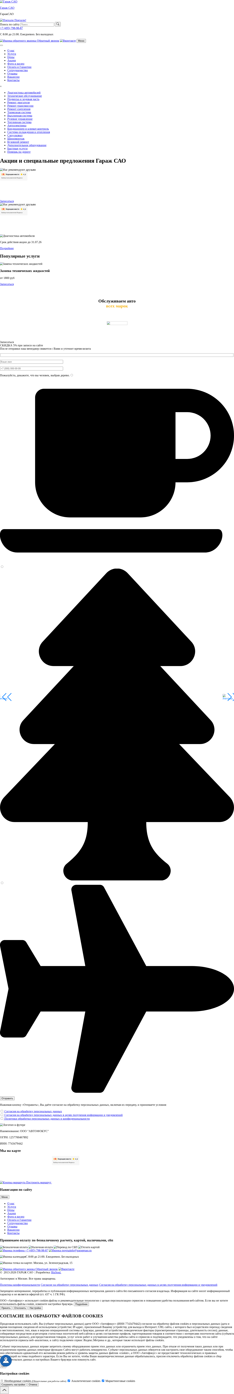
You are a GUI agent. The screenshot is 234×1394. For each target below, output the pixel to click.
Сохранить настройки (13, 1384)
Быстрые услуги (17, 148)
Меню (4, 1197)
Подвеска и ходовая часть (23, 99)
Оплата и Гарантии (19, 67)
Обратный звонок (47, 40)
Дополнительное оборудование (26, 145)
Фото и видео (15, 63)
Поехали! (20, 20)
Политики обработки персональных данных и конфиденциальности (47, 1118)
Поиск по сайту (10, 24)
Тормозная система (19, 112)
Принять (6, 1308)
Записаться (7, 201)
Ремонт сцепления (18, 109)
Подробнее (7, 248)
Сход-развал (14, 135)
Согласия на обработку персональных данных (33, 1111)
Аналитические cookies (86, 1380)
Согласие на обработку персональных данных (69, 1284)
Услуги (11, 53)
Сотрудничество (17, 70)
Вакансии (13, 76)
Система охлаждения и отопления (28, 132)
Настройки (35, 1308)
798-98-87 (11, 28)
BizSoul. (56, 1272)
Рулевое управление (20, 118)
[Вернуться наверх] (4, 1390)
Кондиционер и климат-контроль (28, 128)
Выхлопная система (19, 115)
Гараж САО (7, 7)
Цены (10, 57)
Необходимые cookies (35, 1380)
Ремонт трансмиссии (20, 105)
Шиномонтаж (15, 138)
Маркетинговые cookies (120, 1380)
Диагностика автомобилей (24, 92)
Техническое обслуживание (24, 95)
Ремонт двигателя (18, 102)
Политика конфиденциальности (20, 1284)
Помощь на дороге (19, 151)
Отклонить (20, 1308)
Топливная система (19, 122)
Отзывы (12, 73)
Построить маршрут (38, 1182)
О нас (10, 50)
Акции (11, 60)
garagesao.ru (81, 1250)
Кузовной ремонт (18, 141)
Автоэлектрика (16, 125)
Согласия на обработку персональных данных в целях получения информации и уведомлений (63, 1115)
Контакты (13, 80)
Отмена (33, 1384)
